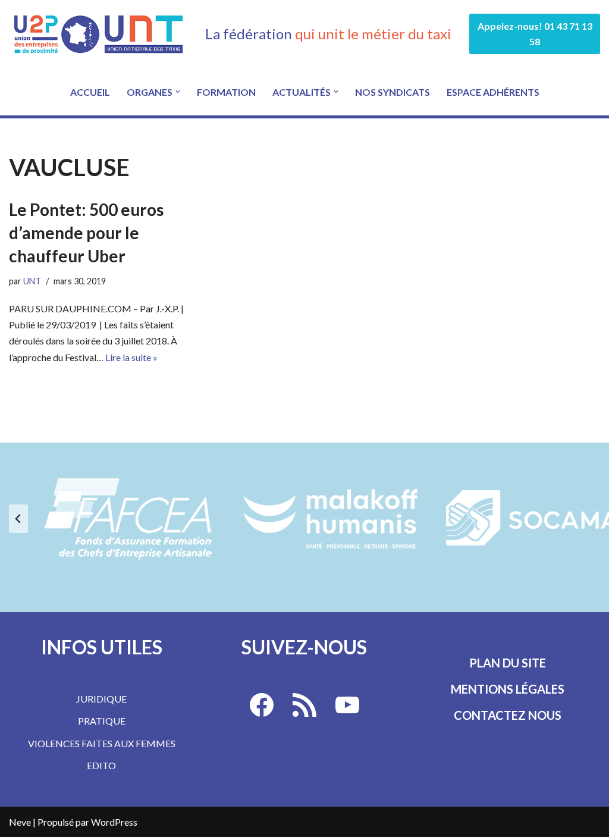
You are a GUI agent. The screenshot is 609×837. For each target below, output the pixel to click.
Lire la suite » (131, 357)
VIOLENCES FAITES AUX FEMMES (101, 743)
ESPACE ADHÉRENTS (493, 92)
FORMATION (226, 92)
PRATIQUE (101, 720)
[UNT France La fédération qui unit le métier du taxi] (98, 34)
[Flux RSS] (304, 705)
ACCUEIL (90, 92)
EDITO (101, 765)
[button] (177, 91)
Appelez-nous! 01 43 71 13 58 (535, 33)
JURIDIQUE (101, 698)
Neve (20, 821)
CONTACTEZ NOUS (507, 715)
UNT (32, 281)
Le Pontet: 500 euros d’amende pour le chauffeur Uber (86, 232)
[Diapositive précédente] (18, 518)
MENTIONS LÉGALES (507, 689)
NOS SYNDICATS (392, 92)
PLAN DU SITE (507, 663)
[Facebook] (261, 705)
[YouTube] (347, 705)
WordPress (114, 821)
